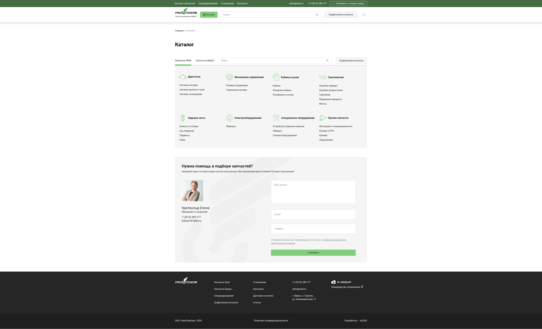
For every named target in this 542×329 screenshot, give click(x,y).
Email (277, 214)
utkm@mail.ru (296, 3)
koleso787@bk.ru (191, 220)
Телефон (278, 228)
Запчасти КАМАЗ (205, 60)
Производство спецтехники (345, 287)
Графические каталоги (341, 14)
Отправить (313, 252)
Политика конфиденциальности (271, 320)
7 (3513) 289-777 (191, 217)
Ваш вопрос (280, 185)
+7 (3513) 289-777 (317, 3)
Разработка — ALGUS (356, 320)
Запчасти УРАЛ (183, 60)
